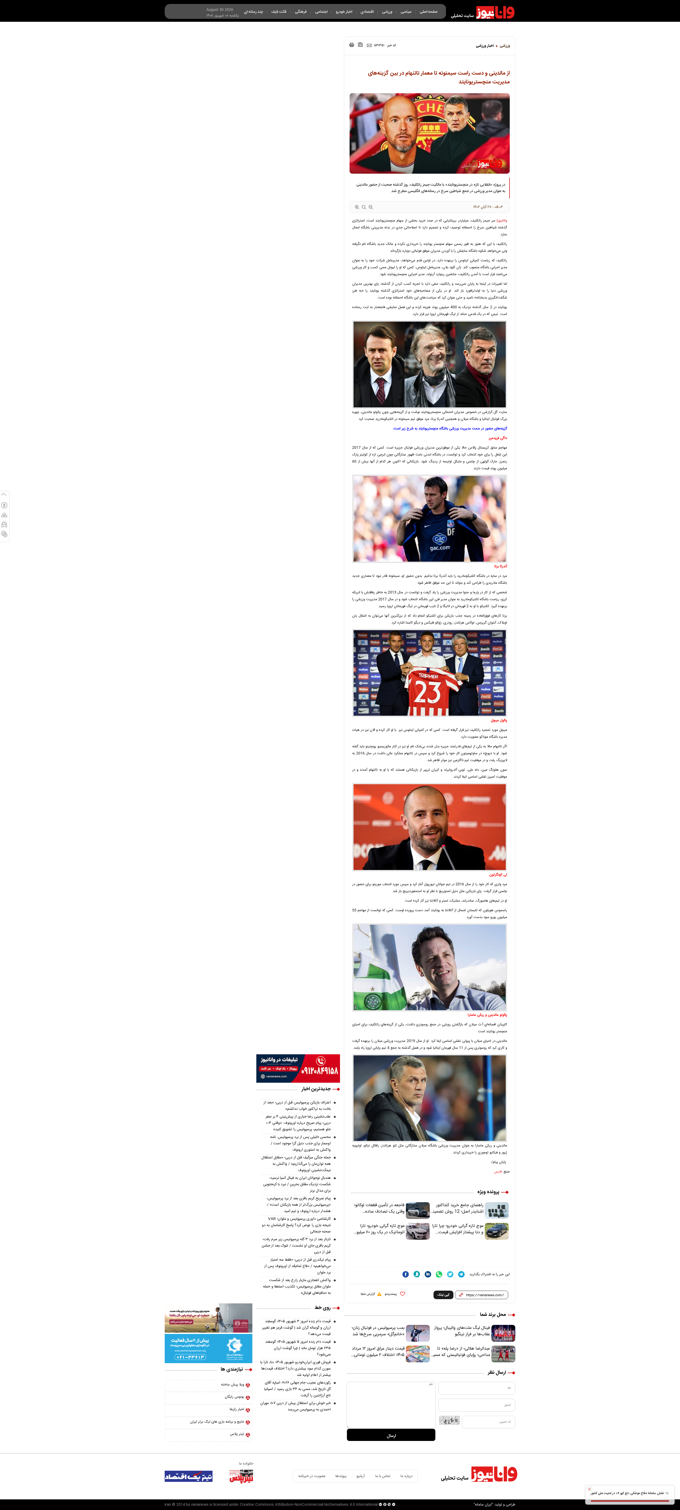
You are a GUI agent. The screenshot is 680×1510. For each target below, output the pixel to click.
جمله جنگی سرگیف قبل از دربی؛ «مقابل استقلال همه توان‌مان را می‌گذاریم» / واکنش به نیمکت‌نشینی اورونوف (296, 1164)
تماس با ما (382, 1476)
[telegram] (461, 1274)
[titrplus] (241, 1476)
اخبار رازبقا (237, 1409)
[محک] (208, 1318)
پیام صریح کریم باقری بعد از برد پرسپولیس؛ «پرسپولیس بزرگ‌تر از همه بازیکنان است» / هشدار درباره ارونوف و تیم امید (299, 1204)
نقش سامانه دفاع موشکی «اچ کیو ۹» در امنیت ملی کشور (628, 1493)
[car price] (4, 527)
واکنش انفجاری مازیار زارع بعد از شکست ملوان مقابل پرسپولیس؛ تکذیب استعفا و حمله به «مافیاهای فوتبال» (297, 1286)
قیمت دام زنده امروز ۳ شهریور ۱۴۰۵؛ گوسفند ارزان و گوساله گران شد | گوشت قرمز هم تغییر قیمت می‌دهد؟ (296, 1327)
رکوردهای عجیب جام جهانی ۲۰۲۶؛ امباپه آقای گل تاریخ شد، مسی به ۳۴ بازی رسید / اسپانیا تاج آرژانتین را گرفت (297, 1389)
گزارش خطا (368, 1294)
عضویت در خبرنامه (311, 1476)
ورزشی (505, 46)
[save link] (360, 44)
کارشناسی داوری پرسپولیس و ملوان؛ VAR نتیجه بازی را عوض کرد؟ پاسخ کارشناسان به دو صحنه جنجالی (296, 1225)
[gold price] (4, 517)
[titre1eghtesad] (188, 1476)
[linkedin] (428, 1274)
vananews (200, 1505)
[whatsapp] (439, 1274)
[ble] (417, 1274)
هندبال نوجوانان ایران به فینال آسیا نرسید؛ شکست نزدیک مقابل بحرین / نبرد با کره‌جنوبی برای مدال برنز (297, 1184)
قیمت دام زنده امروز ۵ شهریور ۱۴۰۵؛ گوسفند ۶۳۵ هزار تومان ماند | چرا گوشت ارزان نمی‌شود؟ (298, 1348)
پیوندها (340, 1476)
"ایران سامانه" (483, 1505)
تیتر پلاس (237, 1434)
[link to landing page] (480, 12)
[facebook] (405, 1274)
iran (168, 1505)
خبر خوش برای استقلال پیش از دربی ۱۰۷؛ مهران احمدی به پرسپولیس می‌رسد (295, 1406)
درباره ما (407, 1476)
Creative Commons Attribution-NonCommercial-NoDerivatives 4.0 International (309, 1505)
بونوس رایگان (234, 1397)
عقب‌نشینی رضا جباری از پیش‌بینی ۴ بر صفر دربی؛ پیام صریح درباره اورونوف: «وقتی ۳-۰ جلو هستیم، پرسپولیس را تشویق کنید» (298, 1123)
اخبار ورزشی (485, 46)
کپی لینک (443, 1295)
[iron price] (4, 536)
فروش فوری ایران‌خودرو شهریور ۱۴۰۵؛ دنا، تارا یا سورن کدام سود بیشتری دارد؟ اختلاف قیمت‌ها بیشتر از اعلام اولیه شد (295, 1368)
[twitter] (450, 1274)
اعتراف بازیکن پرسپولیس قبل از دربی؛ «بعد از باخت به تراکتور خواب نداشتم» (297, 1105)
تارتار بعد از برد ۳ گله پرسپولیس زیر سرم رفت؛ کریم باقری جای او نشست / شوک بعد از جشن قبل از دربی (296, 1245)
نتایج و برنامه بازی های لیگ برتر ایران (217, 1422)
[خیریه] (208, 1348)
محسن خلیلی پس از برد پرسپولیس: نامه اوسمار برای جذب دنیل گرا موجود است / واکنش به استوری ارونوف (300, 1143)
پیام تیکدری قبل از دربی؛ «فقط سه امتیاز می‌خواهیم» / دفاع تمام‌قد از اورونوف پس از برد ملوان (297, 1266)
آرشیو (360, 1476)
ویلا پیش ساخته (232, 1385)
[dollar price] (4, 508)
